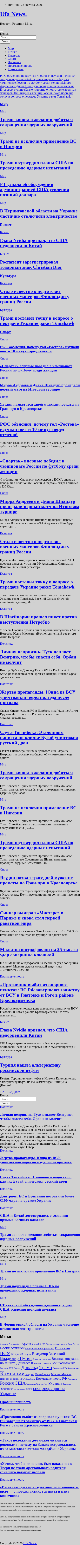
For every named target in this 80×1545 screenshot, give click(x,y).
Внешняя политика (41, 1359)
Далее (16, 1092)
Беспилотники (12, 1348)
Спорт (12, 58)
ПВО (21, 1378)
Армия (26, 1343)
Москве (66, 1374)
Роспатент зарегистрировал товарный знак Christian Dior (31, 264)
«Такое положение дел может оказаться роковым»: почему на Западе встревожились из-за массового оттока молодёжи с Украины (38, 1444)
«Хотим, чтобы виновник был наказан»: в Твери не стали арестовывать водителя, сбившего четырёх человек (36, 1468)
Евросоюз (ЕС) (60, 1368)
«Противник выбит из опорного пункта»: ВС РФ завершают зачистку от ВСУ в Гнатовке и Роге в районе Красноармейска (40, 992)
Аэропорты (61, 1344)
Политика (14, 62)
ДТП (11, 1368)
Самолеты (31, 1384)
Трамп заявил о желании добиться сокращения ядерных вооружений (36, 122)
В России (62, 1348)
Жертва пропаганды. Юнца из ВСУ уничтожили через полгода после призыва (38, 697)
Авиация (4, 1344)
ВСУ (5, 1353)
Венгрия (16, 1354)
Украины (67, 1384)
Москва (56, 1374)
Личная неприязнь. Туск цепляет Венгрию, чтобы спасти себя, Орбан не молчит (38, 657)
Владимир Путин (16, 1358)
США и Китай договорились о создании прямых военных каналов (34, 1217)
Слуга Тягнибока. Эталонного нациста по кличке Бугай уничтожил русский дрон (39, 737)
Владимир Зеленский (48, 1354)
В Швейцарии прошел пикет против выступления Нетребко (38, 619)
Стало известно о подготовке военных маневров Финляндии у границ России (38, 91)
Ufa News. (13, 14)
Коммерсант (73, 1368)
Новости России (9, 1378)
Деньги (17, 1368)
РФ (64, 1378)
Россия (7, 1383)
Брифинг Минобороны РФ (39, 1348)
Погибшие (30, 1379)
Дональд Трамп (36, 1367)
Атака (53, 1344)
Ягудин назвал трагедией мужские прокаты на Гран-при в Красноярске (39, 406)
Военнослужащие (63, 1363)
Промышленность (20, 65)
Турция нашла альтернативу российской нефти (30, 1068)
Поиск (4, 33)
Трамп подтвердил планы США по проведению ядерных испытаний (36, 165)
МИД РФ (29, 1374)
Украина (55, 1383)
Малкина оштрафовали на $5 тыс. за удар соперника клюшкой (39, 952)
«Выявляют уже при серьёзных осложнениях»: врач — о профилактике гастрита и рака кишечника (39, 1491)
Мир (11, 48)
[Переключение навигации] (1, 31)
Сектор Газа (41, 1384)
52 (10, 1092)
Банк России (73, 1344)
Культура (14, 55)
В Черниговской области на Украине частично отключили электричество (39, 213)
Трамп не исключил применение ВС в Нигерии (40, 1271)
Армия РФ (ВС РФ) (40, 1344)
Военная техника (41, 1363)
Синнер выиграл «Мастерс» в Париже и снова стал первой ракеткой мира (31, 918)
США (20, 1383)
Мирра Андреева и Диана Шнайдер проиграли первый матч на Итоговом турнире (37, 86)
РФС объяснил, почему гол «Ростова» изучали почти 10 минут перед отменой (39, 349)
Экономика (6, 1388)
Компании (12, 1373)
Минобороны (42, 1374)
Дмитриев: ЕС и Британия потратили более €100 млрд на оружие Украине (37, 1198)
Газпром (4, 1368)
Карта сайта (15, 69)
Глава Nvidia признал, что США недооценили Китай (34, 243)
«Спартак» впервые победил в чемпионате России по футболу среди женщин (34, 80)
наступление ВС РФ (23, 1389)
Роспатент (72, 1379)
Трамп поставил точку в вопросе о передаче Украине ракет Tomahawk (36, 94)
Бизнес (12, 51)
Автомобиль (15, 1344)
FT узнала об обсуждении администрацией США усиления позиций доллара (34, 189)
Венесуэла (26, 1354)
